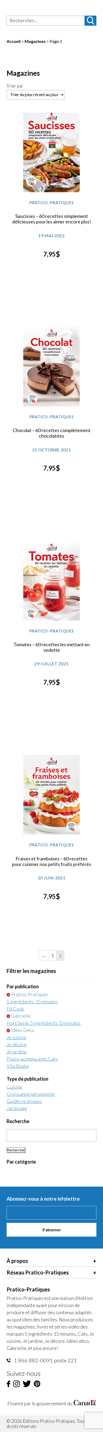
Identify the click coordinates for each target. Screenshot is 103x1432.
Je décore (17, 1044)
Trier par (15, 86)
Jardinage (17, 1108)
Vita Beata (18, 1066)
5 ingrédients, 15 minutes (32, 1001)
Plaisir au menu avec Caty (32, 1059)
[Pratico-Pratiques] (36, 8)
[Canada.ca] (85, 1403)
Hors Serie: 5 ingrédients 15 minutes (44, 1023)
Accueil (14, 41)
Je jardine (17, 1051)
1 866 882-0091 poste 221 (45, 1360)
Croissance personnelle (31, 1094)
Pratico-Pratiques (29, 994)
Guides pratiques (24, 1101)
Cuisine (14, 1087)
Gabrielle (21, 1016)
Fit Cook (15, 1009)
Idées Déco (22, 1030)
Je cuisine (16, 1037)
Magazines (35, 41)
